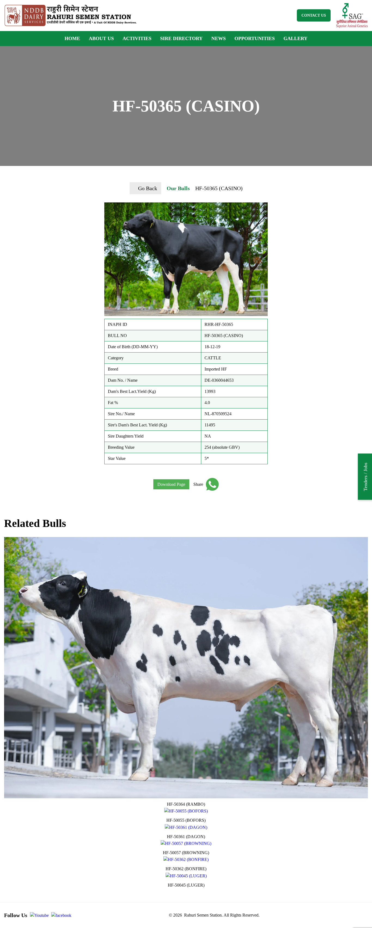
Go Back (147, 188)
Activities (137, 38)
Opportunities (254, 38)
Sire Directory (181, 38)
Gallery (295, 38)
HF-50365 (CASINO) (219, 188)
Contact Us (313, 15)
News (218, 38)
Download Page (171, 484)
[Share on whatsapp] (211, 484)
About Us (101, 38)
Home (72, 38)
